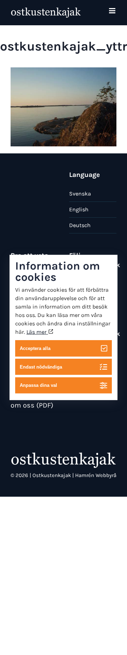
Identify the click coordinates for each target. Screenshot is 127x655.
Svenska (80, 193)
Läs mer (37, 332)
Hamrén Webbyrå (95, 475)
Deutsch (80, 225)
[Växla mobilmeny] (112, 10)
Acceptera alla (35, 348)
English (79, 209)
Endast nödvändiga (41, 366)
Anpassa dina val (38, 385)
